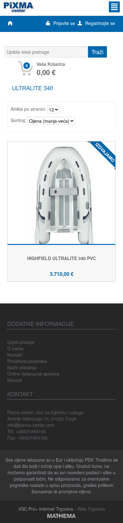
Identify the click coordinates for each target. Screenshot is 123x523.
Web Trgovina (91, 509)
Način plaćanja (22, 367)
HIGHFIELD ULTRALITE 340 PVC (61, 258)
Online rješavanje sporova (33, 373)
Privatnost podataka (27, 361)
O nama (15, 348)
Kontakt (14, 355)
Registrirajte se (100, 23)
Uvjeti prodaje (21, 342)
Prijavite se (64, 23)
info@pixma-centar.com (31, 425)
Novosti (14, 380)
